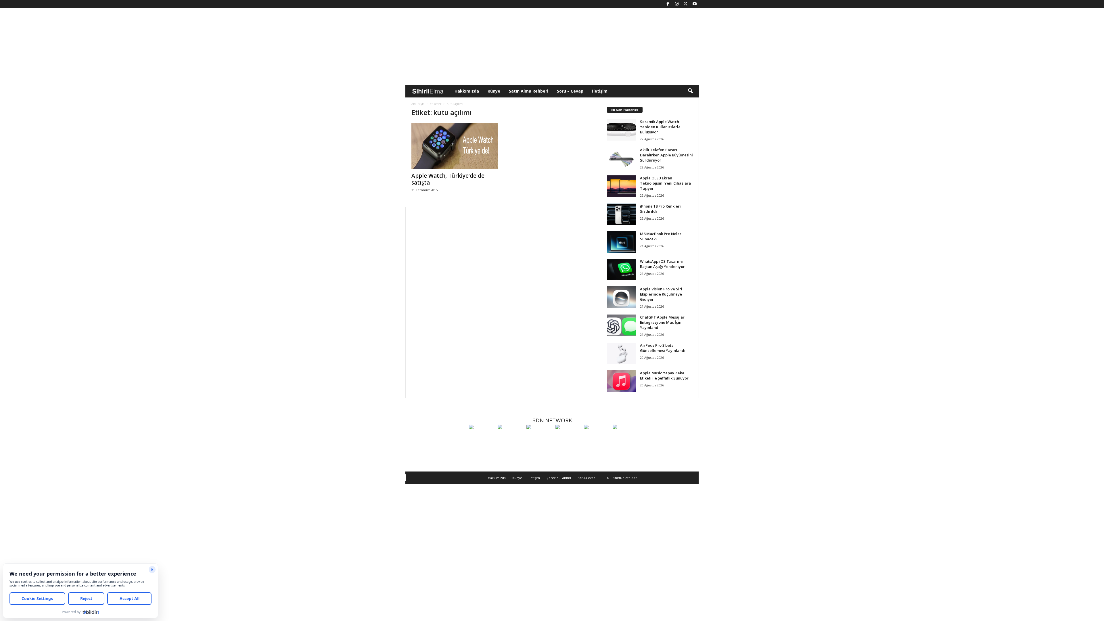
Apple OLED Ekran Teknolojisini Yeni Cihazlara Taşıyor (665, 183)
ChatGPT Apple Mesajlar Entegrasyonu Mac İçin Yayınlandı (662, 322)
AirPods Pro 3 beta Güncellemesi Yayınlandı (662, 348)
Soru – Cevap (570, 91)
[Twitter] (685, 4)
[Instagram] (676, 4)
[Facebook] (667, 4)
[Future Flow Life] (626, 438)
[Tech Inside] (568, 438)
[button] (690, 91)
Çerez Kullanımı (559, 478)
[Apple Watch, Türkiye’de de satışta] (454, 146)
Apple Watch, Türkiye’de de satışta (447, 179)
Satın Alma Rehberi (528, 91)
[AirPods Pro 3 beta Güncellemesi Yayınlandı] (621, 353)
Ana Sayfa (417, 104)
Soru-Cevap (586, 478)
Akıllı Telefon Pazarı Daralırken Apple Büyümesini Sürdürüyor (666, 155)
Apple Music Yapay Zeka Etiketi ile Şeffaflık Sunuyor (664, 375)
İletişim (599, 91)
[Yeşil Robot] (539, 438)
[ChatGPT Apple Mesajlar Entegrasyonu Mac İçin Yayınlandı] (621, 325)
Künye (494, 91)
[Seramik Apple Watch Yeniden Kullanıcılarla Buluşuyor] (621, 130)
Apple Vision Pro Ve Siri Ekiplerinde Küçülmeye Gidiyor (661, 294)
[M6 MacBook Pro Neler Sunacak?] (621, 242)
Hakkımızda (467, 91)
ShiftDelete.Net (625, 478)
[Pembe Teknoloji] (597, 438)
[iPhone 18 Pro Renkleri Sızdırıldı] (621, 214)
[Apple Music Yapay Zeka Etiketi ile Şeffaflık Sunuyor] (621, 381)
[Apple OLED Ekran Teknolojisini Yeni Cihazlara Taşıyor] (621, 186)
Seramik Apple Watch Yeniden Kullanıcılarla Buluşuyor (660, 127)
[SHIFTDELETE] (482, 438)
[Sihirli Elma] (511, 438)
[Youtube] (694, 4)
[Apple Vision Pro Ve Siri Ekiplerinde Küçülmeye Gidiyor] (621, 297)
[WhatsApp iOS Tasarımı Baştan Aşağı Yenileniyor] (621, 269)
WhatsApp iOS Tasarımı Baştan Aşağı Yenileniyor (662, 264)
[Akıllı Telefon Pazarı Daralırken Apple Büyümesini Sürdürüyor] (621, 158)
